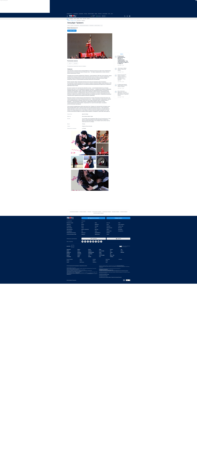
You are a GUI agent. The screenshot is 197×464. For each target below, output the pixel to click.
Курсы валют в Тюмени (96, 211)
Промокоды (75, 13)
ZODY (112, 13)
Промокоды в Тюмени (107, 211)
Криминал (97, 224)
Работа (108, 229)
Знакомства (81, 13)
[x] (96, 242)
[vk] (85, 242)
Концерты (71, 18)
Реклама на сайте (70, 222)
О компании (69, 226)
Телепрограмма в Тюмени (98, 213)
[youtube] (98, 242)
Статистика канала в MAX (71, 234)
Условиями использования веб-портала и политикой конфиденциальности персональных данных (113, 270)
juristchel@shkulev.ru (90, 273)
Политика (108, 226)
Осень (108, 224)
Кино (68, 18)
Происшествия (109, 227)
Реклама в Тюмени (115, 211)
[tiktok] (101, 242)
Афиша (96, 13)
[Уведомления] (127, 16)
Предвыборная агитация (71, 232)
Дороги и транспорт (85, 229)
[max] (93, 242)
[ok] (88, 242)
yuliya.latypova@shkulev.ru (120, 265)
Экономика (120, 229)
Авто (82, 222)
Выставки (84, 18)
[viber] (90, 242)
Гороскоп (100, 13)
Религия (108, 232)
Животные (83, 232)
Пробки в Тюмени (123, 211)
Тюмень (68, 20)
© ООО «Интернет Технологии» (71, 280)
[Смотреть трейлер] (90, 180)
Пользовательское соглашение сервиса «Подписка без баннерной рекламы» (110, 277)
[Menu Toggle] (67, 16)
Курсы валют (104, 13)
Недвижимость (70, 13)
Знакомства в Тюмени (74, 211)
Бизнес (82, 224)
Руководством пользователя (103, 269)
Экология (120, 227)
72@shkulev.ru (78, 272)
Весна (82, 226)
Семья (108, 234)
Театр (75, 18)
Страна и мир (120, 226)
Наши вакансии (69, 229)
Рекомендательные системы (103, 275)
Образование (97, 234)
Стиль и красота (121, 224)
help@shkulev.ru (69, 274)
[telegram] (82, 242)
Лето (96, 227)
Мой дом (96, 229)
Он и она (108, 222)
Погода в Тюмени (83, 211)
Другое (88, 18)
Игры (109, 13)
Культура (96, 226)
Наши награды (69, 227)
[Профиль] (129, 16)
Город (82, 227)
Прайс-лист (69, 224)
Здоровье (83, 234)
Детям (78, 18)
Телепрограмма (91, 13)
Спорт (81, 18)
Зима (96, 222)
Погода (85, 13)
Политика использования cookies (104, 274)
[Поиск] (125, 16)
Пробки (99, 16)
